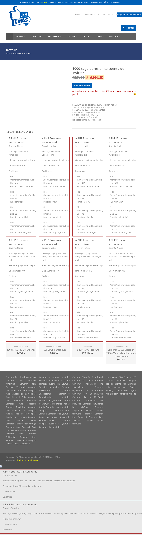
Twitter (37, 36)
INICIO (9, 36)
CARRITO (77, 14)
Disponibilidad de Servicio (129, 14)
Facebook (21, 36)
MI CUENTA (108, 14)
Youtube (70, 36)
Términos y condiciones (27, 460)
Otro (99, 36)
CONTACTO (114, 36)
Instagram (53, 36)
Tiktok (86, 36)
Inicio (8, 53)
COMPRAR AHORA (82, 85)
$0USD (131, 28)
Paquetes (17, 53)
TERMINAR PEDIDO (92, 14)
